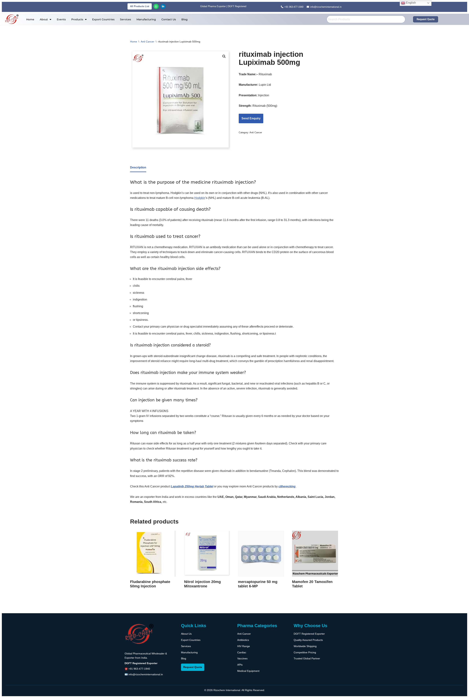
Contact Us (168, 19)
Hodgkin (199, 197)
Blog (184, 19)
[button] (45, 19)
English (410, 2)
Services (125, 19)
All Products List (139, 6)
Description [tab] (138, 167)
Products (77, 19)
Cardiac (241, 652)
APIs (240, 664)
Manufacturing (146, 19)
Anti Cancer (147, 41)
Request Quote (192, 667)
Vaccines (242, 658)
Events (61, 19)
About (44, 19)
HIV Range (243, 646)
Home (30, 19)
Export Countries (103, 19)
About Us (186, 633)
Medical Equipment (248, 670)
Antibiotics (243, 639)
